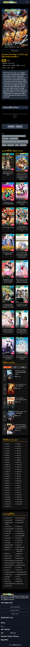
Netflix (18, 560)
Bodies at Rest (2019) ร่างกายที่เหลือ (20, 412)
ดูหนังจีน (4, 145)
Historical (18, 535)
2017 (17, 497)
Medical (7, 547)
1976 (6, 451)
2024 (6, 506)
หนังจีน (16, 145)
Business (18, 520)
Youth (6, 586)
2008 (6, 487)
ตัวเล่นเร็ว (19, 126)
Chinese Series (8, 522)
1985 (17, 460)
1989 (17, 464)
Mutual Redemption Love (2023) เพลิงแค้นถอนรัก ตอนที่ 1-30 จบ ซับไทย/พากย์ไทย (21, 426)
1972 (17, 446)
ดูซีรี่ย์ (2, 633)
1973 (6, 448)
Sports (18, 569)
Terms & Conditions (15, 607)
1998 (6, 476)
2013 (17, 492)
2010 (6, 490)
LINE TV (18, 542)
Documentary (8, 528)
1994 (6, 471)
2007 (17, 485)
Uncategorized (20, 574)
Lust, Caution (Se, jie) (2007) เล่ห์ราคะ (20, 385)
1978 (6, 453)
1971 (6, 446)
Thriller (7, 574)
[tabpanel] (15, 401)
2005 (17, 483)
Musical (7, 558)
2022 (6, 504)
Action (7, 518)
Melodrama (19, 547)
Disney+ (18, 526)
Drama (18, 528)
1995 (17, 471)
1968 (17, 444)
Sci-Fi (17, 567)
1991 (17, 467)
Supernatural (8, 572)
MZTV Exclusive (9, 560)
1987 (17, 462)
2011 (17, 490)
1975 (17, 448)
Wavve (18, 579)
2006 (6, 485)
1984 (6, 460)
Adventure (19, 518)
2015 (17, 494)
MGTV (6, 549)
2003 (17, 481)
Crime (8, 67)
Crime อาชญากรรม (14, 138)
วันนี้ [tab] (7, 367)
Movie (12, 67)
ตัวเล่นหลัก (11, 126)
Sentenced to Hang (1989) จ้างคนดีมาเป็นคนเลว (20, 372)
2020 (6, 501)
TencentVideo (20, 572)
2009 (17, 487)
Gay (6, 535)
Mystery (18, 558)
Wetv (6, 581)
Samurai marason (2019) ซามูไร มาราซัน (20, 398)
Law (6, 540)
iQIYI (17, 538)
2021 (17, 501)
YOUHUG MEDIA (9, 583)
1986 (6, 462)
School (7, 567)
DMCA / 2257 (15, 614)
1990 (6, 467)
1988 (6, 464)
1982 (6, 457)
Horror (6, 538)
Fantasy (18, 531)
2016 (6, 497)
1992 (6, 469)
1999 (17, 476)
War (6, 579)
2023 (17, 504)
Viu (17, 576)
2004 (6, 483)
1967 (6, 444)
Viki (6, 576)
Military (18, 553)
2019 (17, 499)
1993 (17, 469)
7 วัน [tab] (15, 367)
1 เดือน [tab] (22, 367)
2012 (6, 492)
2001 (17, 478)
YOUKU (18, 583)
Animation (7, 520)
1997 (17, 474)
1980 (6, 455)
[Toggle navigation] (27, 2)
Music (17, 556)
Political (18, 563)
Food (6, 533)
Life (6, 542)
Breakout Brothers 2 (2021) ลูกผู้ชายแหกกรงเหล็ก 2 (13, 136)
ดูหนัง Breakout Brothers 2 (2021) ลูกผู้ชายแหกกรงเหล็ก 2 (15, 141)
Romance (18, 565)
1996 (6, 474)
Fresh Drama (19, 533)
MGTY (6, 553)
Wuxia (17, 581)
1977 (17, 451)
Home (2, 626)
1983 (17, 457)
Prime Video (8, 565)
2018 (6, 499)
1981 (17, 455)
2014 (6, 494)
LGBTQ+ (18, 540)
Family (6, 531)
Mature (18, 545)
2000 (6, 478)
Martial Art (8, 545)
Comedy (4, 67)
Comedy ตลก (5, 138)
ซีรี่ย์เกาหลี (13, 633)
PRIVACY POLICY (15, 610)
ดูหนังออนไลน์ (11, 145)
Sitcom (7, 569)
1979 (17, 453)
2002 (6, 481)
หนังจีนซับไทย (23, 145)
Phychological (8, 563)
